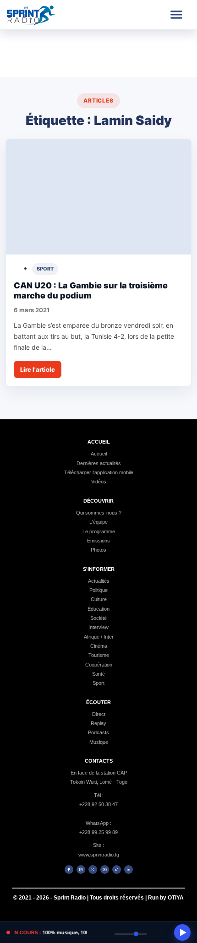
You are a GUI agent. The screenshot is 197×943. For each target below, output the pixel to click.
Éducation (98, 609)
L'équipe (98, 522)
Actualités (98, 581)
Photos (98, 550)
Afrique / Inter (99, 637)
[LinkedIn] (128, 869)
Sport (98, 683)
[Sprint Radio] (40, 15)
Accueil (99, 453)
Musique (98, 742)
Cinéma (98, 646)
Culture (99, 599)
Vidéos (98, 481)
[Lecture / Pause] (182, 932)
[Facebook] (69, 869)
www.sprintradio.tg (98, 854)
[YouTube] (104, 869)
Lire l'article (37, 369)
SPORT (45, 269)
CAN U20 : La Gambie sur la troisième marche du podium (91, 291)
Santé (98, 674)
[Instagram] (81, 869)
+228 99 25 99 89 (98, 832)
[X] (92, 869)
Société (98, 618)
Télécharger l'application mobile (98, 472)
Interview (98, 627)
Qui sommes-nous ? (98, 512)
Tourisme (98, 655)
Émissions (98, 540)
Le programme (98, 531)
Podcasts (98, 732)
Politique (98, 590)
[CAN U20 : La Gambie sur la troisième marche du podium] (98, 197)
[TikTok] (116, 869)
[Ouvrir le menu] (176, 14)
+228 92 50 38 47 (98, 804)
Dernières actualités (99, 463)
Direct (98, 714)
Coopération (98, 664)
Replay (98, 723)
